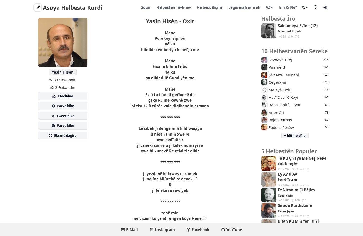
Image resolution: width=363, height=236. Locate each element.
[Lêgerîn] (315, 7)
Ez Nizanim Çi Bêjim (296, 190)
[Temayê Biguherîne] (325, 7)
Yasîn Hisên (63, 72)
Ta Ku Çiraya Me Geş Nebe (302, 158)
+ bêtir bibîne (295, 135)
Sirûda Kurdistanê (295, 205)
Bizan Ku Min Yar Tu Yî (298, 221)
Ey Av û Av (287, 174)
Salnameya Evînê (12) (298, 25)
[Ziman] (305, 7)
